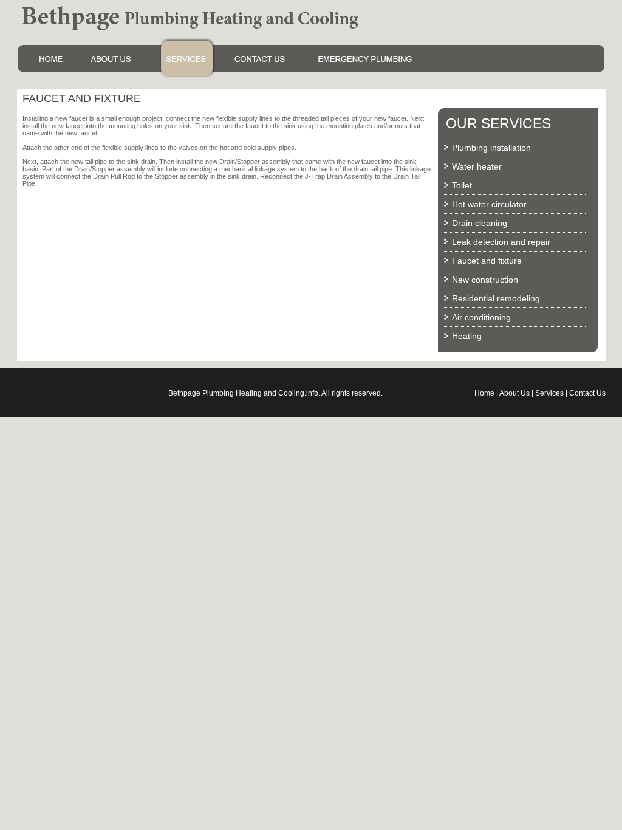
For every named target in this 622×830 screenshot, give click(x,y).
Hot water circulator (489, 204)
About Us (514, 393)
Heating (467, 336)
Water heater (477, 166)
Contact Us (587, 393)
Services (549, 393)
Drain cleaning (479, 223)
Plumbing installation (491, 148)
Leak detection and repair (501, 242)
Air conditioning (481, 317)
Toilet (462, 185)
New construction (485, 279)
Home (484, 393)
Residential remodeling (496, 298)
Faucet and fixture (487, 261)
